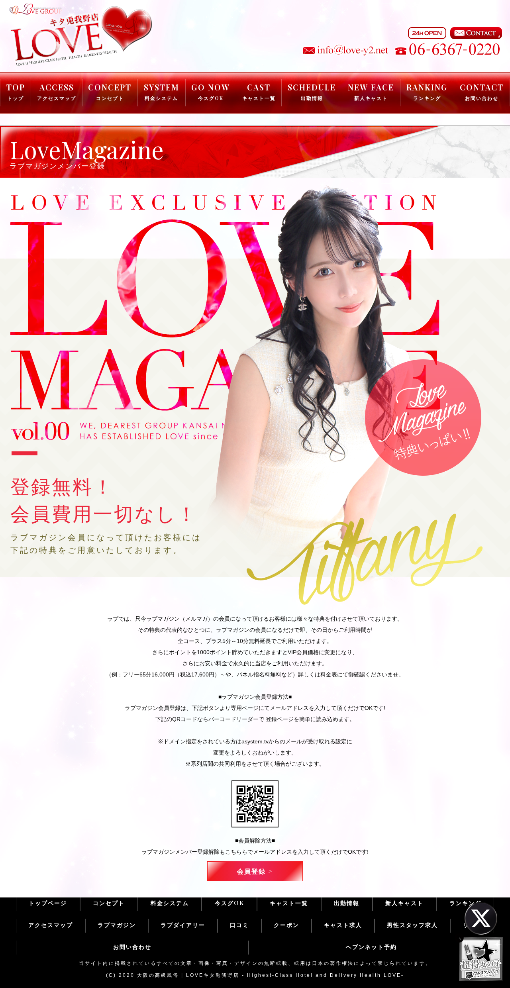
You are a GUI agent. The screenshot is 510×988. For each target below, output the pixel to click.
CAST (259, 91)
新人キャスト (404, 903)
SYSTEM (161, 91)
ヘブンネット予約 (371, 947)
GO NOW (210, 91)
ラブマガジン (117, 925)
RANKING (427, 91)
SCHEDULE (312, 91)
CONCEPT (109, 91)
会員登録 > (255, 871)
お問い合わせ (132, 947)
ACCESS (56, 91)
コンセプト (109, 903)
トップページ (48, 903)
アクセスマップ (50, 925)
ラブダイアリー (183, 925)
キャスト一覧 (289, 903)
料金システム (170, 903)
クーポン (286, 925)
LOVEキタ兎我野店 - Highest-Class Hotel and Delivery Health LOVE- (295, 975)
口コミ (239, 925)
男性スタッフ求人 (412, 925)
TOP (15, 91)
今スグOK (229, 903)
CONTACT (482, 91)
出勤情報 (346, 903)
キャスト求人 (343, 925)
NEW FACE (371, 91)
